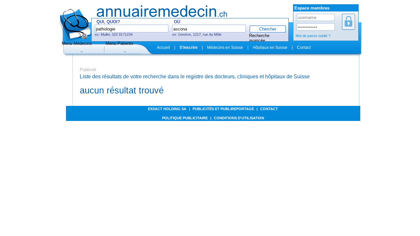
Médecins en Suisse (225, 47)
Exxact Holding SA (167, 109)
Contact (304, 47)
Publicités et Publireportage (223, 109)
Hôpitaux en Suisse (270, 47)
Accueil (163, 47)
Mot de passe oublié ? (313, 36)
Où (177, 21)
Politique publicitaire (185, 118)
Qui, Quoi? (108, 21)
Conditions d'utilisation (239, 118)
